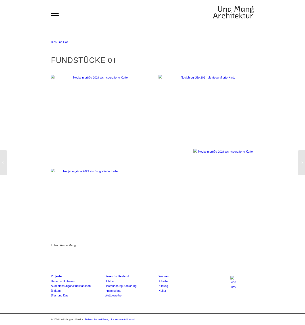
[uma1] (233, 13)
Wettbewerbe (113, 295)
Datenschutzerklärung (97, 319)
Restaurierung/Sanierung (120, 286)
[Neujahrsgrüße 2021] (98, 106)
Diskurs (56, 290)
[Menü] (55, 13)
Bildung (163, 286)
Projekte (56, 276)
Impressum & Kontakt (123, 319)
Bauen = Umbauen (63, 281)
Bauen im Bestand (117, 276)
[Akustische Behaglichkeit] (301, 162)
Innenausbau (113, 290)
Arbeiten (164, 281)
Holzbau (110, 281)
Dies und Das (59, 42)
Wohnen (164, 276)
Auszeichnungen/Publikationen (71, 286)
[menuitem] (55, 13)
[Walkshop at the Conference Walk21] (3, 162)
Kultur (162, 290)
